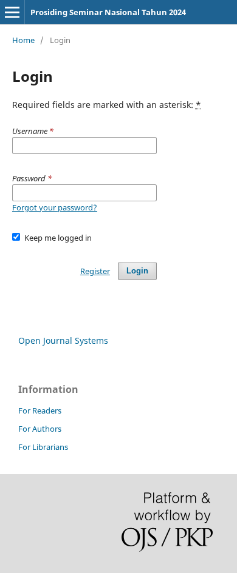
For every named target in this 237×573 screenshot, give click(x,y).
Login (137, 270)
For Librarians (43, 446)
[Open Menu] (12, 12)
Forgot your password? (54, 207)
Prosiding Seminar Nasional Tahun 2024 (108, 12)
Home (23, 40)
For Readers (39, 410)
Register (95, 271)
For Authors (39, 428)
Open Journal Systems (63, 340)
